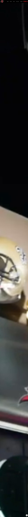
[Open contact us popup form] (27, 515)
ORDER (14, 1)
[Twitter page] (24, 1)
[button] (1, 515)
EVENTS (11, 1)
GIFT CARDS (17, 1)
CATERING (21, 1)
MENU (7, 1)
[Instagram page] (27, 1)
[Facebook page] (25, 1)
